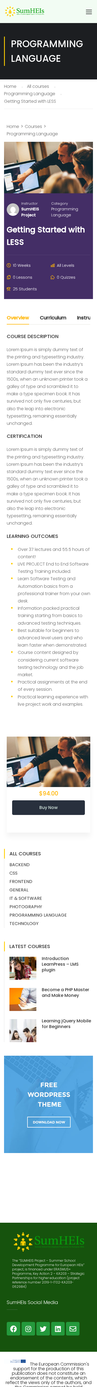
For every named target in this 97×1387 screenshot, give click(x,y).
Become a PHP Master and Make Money (65, 992)
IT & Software (25, 898)
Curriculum (53, 318)
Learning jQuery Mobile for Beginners (66, 1024)
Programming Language (64, 212)
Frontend (20, 881)
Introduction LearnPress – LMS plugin (60, 964)
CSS (13, 873)
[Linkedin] (58, 1328)
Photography (25, 907)
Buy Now (48, 807)
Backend (19, 865)
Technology (24, 923)
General (18, 890)
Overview (18, 318)
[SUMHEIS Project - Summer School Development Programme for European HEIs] (24, 14)
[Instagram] (28, 1328)
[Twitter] (43, 1328)
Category (59, 203)
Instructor (29, 203)
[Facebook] (13, 1328)
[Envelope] (72, 1328)
